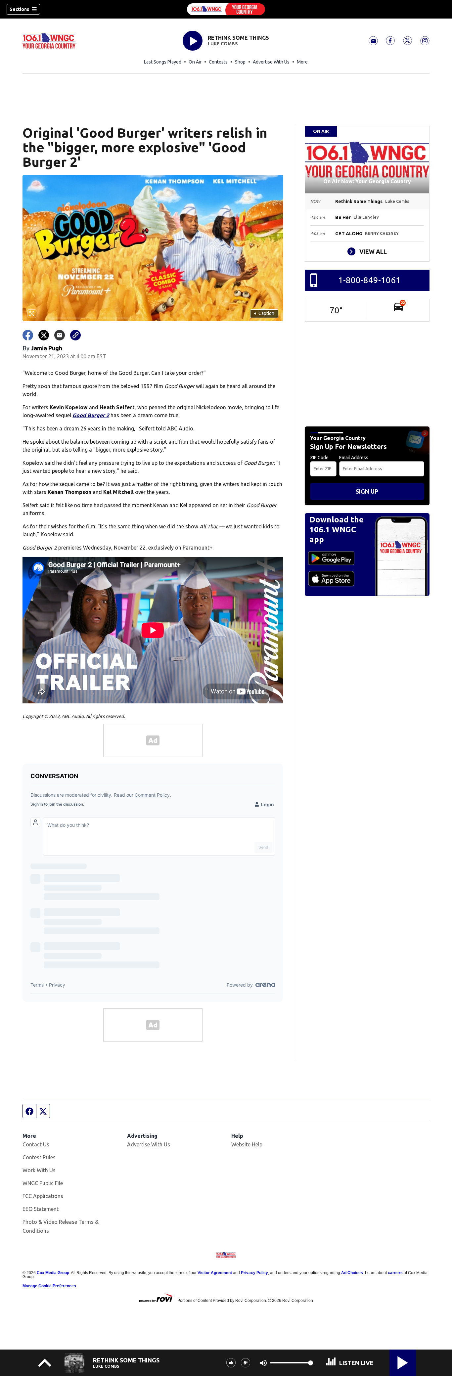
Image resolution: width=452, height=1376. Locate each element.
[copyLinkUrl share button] (75, 335)
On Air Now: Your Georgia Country (367, 181)
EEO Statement (41, 1209)
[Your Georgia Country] (226, 9)
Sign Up (367, 491)
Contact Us (36, 1144)
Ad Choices (352, 1272)
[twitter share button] (43, 335)
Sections (19, 9)
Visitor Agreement (215, 1272)
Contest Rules (39, 1157)
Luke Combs (223, 43)
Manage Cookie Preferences (49, 1286)
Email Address (353, 457)
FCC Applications (43, 1196)
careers (395, 1272)
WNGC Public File (43, 1183)
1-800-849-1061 (369, 280)
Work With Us (39, 1170)
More (302, 62)
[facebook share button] (28, 335)
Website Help (246, 1144)
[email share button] (59, 335)
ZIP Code (319, 457)
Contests (218, 62)
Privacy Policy (254, 1272)
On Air (195, 62)
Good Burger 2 (90, 415)
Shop (240, 62)
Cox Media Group (53, 1272)
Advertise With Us (271, 62)
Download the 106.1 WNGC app (336, 529)
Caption (264, 313)
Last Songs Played (162, 62)
